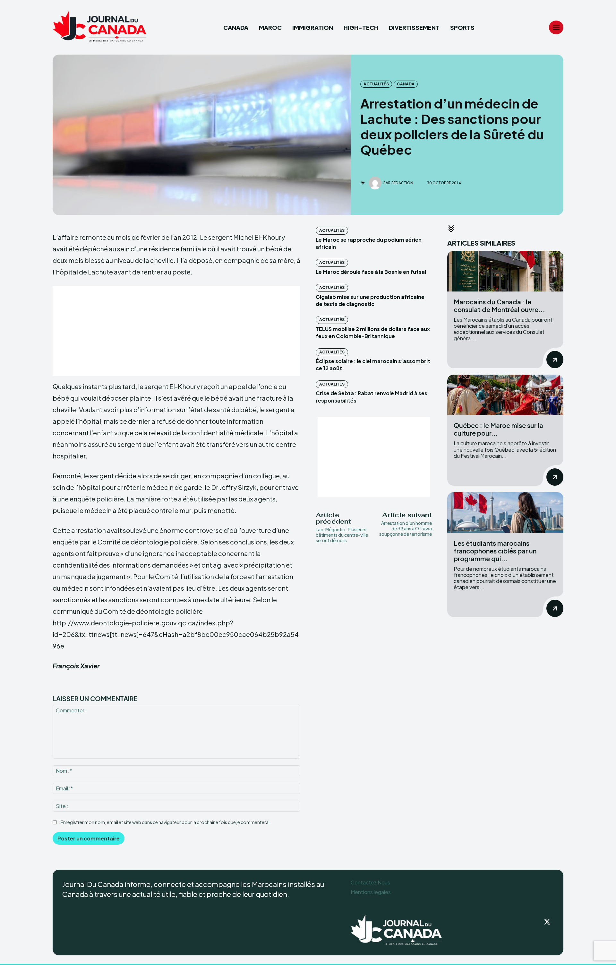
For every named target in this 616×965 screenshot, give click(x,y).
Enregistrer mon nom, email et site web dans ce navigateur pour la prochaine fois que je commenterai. (166, 822)
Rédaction (402, 183)
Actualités (376, 84)
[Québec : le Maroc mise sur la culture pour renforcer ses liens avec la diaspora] (505, 395)
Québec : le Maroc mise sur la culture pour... (498, 429)
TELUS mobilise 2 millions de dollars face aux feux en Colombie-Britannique (373, 332)
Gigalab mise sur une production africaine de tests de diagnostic (370, 300)
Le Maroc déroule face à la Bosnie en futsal (371, 271)
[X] (547, 922)
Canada (406, 84)
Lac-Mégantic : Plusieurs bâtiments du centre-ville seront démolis (342, 534)
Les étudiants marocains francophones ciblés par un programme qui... (495, 550)
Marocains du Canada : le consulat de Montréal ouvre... (499, 305)
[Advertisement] (176, 331)
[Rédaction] (376, 183)
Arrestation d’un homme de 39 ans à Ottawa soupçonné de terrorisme (405, 528)
